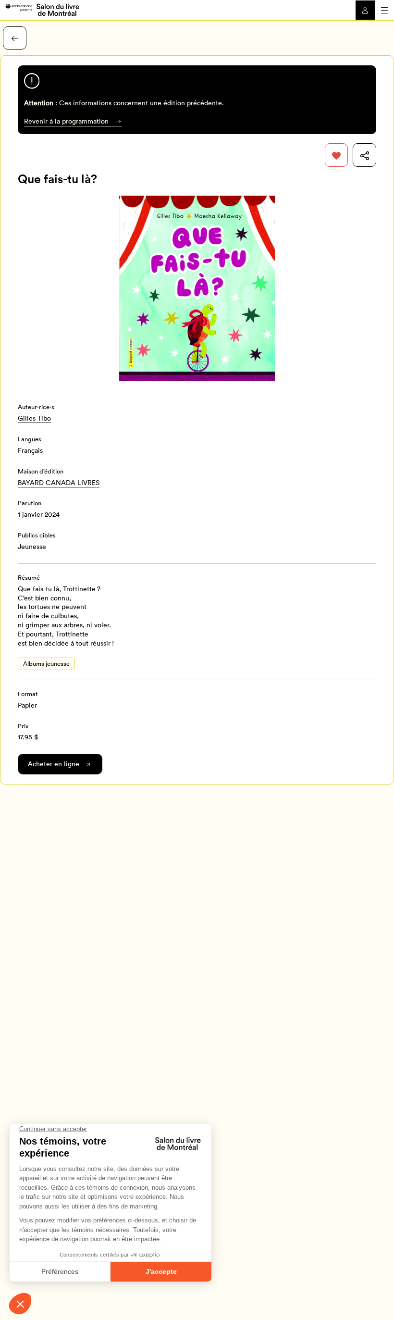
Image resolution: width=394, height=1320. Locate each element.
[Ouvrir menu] (384, 10)
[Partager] (364, 155)
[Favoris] (336, 155)
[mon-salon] (42, 9)
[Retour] (14, 38)
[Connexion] (365, 10)
